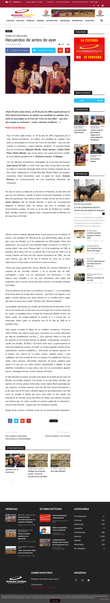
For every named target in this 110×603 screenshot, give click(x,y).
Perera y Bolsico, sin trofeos (57, 436)
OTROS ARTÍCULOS (15, 448)
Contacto (50, 2)
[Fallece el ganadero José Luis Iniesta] (45, 530)
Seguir (100, 100)
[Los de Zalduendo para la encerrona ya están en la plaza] (89, 190)
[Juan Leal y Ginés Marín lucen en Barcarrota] (10, 550)
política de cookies (57, 598)
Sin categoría (79, 548)
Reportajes (65, 21)
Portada (10, 21)
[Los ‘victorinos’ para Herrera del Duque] (79, 249)
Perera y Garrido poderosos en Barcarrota (24, 536)
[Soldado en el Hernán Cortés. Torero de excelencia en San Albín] (38, 460)
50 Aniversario (80, 516)
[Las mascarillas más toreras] (81, 120)
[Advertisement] (37, 101)
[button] (101, 20)
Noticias (20, 21)
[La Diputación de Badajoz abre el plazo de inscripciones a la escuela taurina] (45, 542)
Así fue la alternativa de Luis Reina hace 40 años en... (96, 263)
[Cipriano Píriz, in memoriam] (15, 460)
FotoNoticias (52, 21)
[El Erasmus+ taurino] (97, 149)
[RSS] (98, 5)
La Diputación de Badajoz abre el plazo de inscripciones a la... (60, 542)
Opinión (40, 21)
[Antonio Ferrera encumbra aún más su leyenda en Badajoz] (10, 518)
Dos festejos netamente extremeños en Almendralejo (18, 437)
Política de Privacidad (79, 2)
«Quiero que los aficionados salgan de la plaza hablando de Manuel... (96, 135)
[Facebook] (94, 5)
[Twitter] (103, 5)
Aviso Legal (94, 2)
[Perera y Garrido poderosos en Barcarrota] (10, 533)
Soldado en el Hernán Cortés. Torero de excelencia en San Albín (37, 474)
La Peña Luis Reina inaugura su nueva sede (94, 235)
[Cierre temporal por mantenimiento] (45, 518)
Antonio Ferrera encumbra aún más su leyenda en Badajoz (26, 519)
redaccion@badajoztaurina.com (45, 587)
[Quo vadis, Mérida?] (60, 460)
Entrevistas (77, 21)
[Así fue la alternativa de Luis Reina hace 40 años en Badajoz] (79, 262)
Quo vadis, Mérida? (58, 471)
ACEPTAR (55, 601)
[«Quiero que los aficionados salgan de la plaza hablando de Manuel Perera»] (97, 120)
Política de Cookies (62, 2)
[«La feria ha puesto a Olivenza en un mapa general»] (81, 149)
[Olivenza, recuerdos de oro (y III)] (79, 277)
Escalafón (89, 21)
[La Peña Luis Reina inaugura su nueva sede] (79, 234)
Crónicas (30, 21)
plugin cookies (104, 599)
